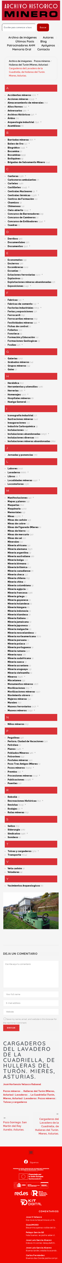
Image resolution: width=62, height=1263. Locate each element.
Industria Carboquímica (21, 426)
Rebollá (12, 797)
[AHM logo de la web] (31, 10)
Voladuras (13, 872)
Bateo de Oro (16, 143)
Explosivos (14, 278)
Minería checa (16, 574)
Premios (12, 771)
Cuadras (12, 225)
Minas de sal (15, 538)
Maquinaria (14, 508)
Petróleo (13, 745)
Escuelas (13, 271)
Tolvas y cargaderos (19, 851)
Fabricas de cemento (20, 304)
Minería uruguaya (18, 669)
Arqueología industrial (21, 122)
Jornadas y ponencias (20, 455)
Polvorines (14, 756)
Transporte (14, 855)
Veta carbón (15, 868)
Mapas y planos (17, 501)
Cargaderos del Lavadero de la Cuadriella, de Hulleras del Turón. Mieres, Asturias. (27, 72)
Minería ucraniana (18, 665)
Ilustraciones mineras (20, 419)
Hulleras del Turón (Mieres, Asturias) (28, 64)
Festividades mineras (20, 322)
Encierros (13, 263)
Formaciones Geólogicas (22, 341)
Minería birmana (17, 563)
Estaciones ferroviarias (21, 274)
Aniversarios (15, 110)
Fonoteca (13, 333)
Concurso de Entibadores (23, 221)
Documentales (16, 242)
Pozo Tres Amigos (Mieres (23, 764)
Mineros (12, 676)
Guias (11, 369)
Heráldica (13, 383)
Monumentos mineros (20, 684)
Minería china (15, 582)
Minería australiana (19, 556)
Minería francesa (17, 592)
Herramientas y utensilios (23, 386)
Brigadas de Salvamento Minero (26, 162)
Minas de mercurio (18, 534)
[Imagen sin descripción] (31, 910)
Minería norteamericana (22, 636)
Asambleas (14, 126)
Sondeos (13, 837)
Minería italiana (17, 618)
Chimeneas (14, 206)
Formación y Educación (21, 337)
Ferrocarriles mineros (20, 318)
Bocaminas (14, 155)
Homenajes (14, 394)
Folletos (13, 330)
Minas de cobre (17, 523)
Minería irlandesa (18, 614)
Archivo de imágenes (20, 61)
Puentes (12, 783)
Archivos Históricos (19, 114)
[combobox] (19, 27)
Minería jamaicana (18, 622)
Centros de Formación (21, 199)
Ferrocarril (14, 315)
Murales (12, 702)
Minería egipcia (17, 589)
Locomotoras (16, 484)
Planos (12, 749)
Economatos (15, 260)
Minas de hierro (17, 531)
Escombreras (15, 267)
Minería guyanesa (18, 600)
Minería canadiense (19, 571)
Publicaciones (16, 779)
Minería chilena (16, 578)
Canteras (13, 176)
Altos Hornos (15, 106)
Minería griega (16, 596)
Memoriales (14, 512)
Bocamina (13, 151)
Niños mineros (16, 724)
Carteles (13, 183)
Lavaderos (14, 472)
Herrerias (13, 390)
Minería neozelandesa (21, 633)
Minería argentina (18, 552)
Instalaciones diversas (21, 437)
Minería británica (17, 567)
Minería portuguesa (19, 647)
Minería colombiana (19, 585)
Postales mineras (18, 760)
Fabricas (13, 300)
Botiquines (14, 158)
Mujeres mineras (17, 699)
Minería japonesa (18, 625)
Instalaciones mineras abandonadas (29, 441)
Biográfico (14, 147)
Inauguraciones (17, 422)
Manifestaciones (18, 497)
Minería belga (16, 560)
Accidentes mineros (19, 95)
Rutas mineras (16, 812)
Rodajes (12, 808)
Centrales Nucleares (20, 191)
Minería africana (17, 545)
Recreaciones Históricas (22, 801)
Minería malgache (18, 629)
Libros (11, 476)
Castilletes (14, 187)
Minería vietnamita (18, 673)
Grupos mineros (17, 365)
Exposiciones (15, 286)
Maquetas (13, 505)
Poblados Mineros (18, 753)
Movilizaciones (16, 688)
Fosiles (12, 345)
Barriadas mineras (18, 139)
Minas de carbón (17, 520)
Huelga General (17, 402)
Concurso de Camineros (22, 217)
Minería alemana (17, 549)
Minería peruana (17, 640)
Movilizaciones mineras (21, 691)
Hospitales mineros (19, 398)
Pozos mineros (42, 61)
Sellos (11, 826)
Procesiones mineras (20, 775)
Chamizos (13, 202)
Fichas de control (18, 326)
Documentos (15, 246)
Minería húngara (17, 607)
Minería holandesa (18, 603)
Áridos (11, 118)
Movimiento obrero (19, 695)
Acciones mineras (18, 99)
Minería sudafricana (19, 658)
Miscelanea (14, 680)
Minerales (13, 541)
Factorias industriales (20, 308)
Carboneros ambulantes (22, 180)
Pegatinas (14, 737)
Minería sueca (16, 662)
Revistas (13, 805)
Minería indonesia (18, 611)
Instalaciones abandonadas (24, 434)
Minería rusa (15, 654)
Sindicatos (14, 833)
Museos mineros (17, 710)
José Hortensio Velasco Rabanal (22, 1084)
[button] (31, 1152)
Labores (12, 468)
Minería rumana (16, 651)
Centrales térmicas (19, 195)
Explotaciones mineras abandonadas (29, 282)
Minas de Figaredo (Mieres (23, 527)
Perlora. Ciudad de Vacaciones (25, 741)
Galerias (12, 358)
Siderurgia (14, 829)
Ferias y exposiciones (20, 311)
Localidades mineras (20, 480)
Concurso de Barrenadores (23, 214)
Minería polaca (16, 643)
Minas (11, 516)
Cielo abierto (15, 210)
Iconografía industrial (20, 415)
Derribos (13, 238)
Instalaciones (16, 430)
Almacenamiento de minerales (26, 102)
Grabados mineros (18, 362)
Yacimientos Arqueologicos (24, 885)
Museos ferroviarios (19, 706)
